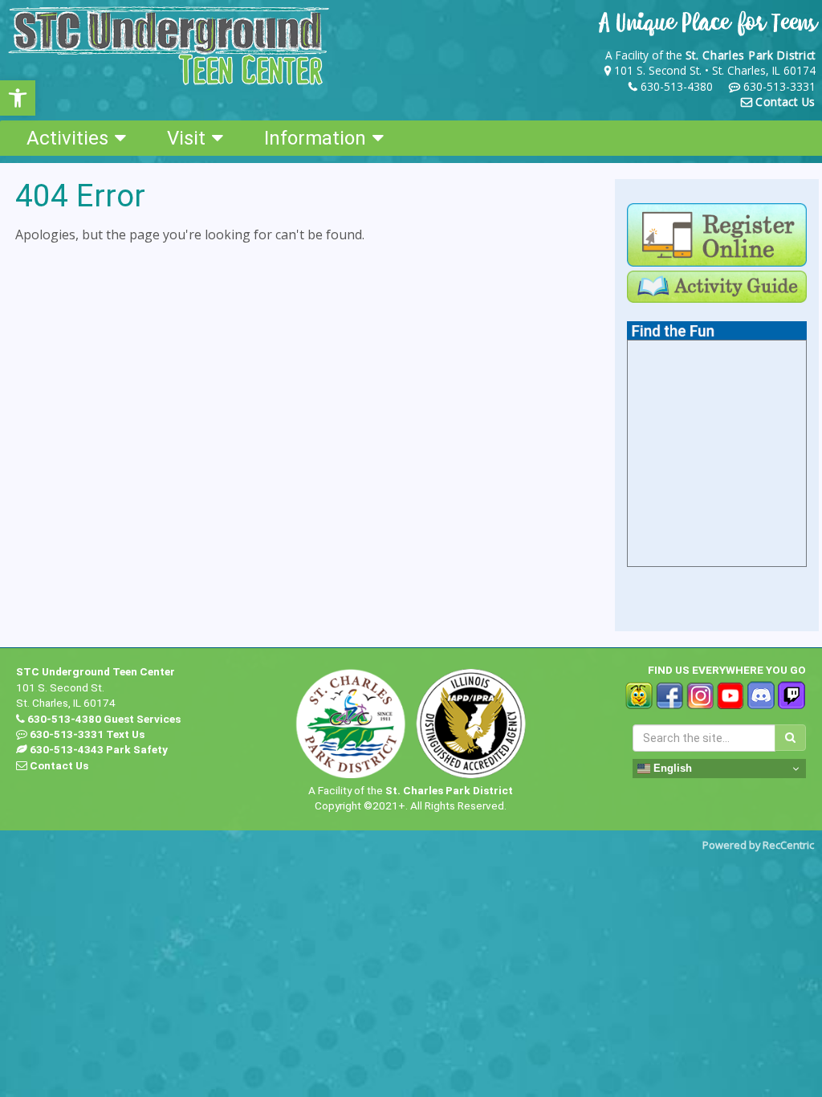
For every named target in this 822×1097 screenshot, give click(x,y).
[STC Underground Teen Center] (168, 46)
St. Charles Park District (751, 55)
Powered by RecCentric (758, 845)
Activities (67, 138)
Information (315, 138)
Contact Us (785, 101)
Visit (186, 138)
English (671, 768)
